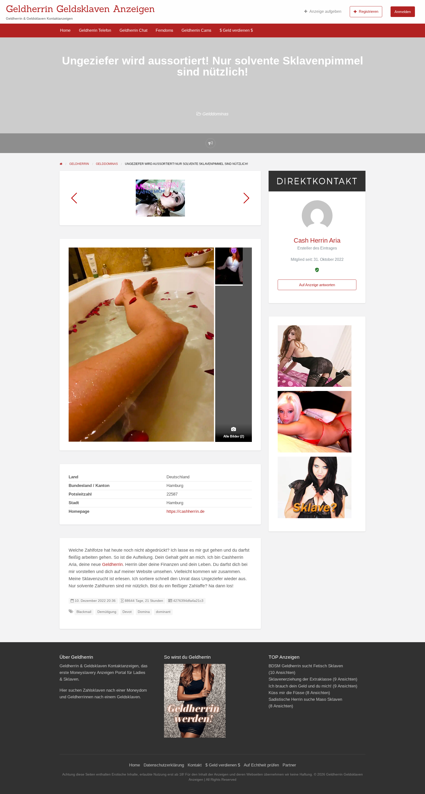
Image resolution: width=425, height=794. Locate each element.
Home (65, 30)
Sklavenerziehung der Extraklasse (300, 679)
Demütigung (106, 612)
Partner (289, 765)
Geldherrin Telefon (95, 30)
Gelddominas (215, 113)
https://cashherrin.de (185, 511)
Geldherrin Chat (133, 30)
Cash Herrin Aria (317, 240)
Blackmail (83, 612)
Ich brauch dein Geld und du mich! (300, 686)
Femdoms (164, 30)
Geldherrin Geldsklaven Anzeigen (80, 9)
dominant (163, 612)
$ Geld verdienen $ (236, 30)
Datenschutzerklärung (164, 765)
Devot (127, 612)
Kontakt (195, 765)
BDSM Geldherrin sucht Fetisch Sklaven (306, 666)
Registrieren (368, 11)
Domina (144, 612)
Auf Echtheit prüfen (261, 765)
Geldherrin (112, 564)
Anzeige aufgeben (325, 11)
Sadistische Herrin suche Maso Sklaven (305, 699)
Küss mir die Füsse (286, 692)
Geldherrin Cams (196, 30)
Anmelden (403, 12)
